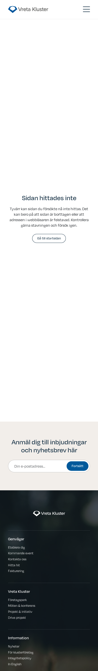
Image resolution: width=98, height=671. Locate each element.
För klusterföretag (20, 652)
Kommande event (20, 553)
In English (14, 664)
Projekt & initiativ (20, 611)
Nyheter (13, 646)
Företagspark (17, 600)
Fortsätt (77, 466)
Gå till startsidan (49, 238)
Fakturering (16, 571)
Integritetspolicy (19, 658)
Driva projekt (17, 617)
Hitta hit (14, 565)
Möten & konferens (21, 605)
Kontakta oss (17, 559)
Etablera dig (16, 547)
